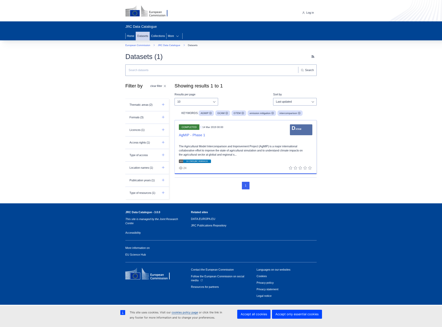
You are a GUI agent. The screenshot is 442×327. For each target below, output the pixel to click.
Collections (158, 35)
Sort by (277, 94)
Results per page (185, 94)
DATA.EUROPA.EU (203, 218)
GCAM (221, 113)
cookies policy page (185, 312)
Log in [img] (310, 12)
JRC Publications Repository (208, 225)
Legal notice (264, 295)
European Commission (137, 45)
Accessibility (133, 232)
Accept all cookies (254, 314)
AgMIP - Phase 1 (192, 135)
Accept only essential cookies (297, 314)
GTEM (237, 113)
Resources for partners (205, 286)
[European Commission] (149, 11)
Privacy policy (265, 282)
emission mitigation (260, 113)
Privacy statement (267, 289)
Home (130, 35)
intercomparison (288, 113)
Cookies (262, 276)
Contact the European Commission (212, 269)
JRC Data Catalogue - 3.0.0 (142, 212)
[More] (178, 36)
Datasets (142, 35)
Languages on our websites (273, 269)
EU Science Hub (135, 254)
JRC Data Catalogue (169, 45)
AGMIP (204, 113)
